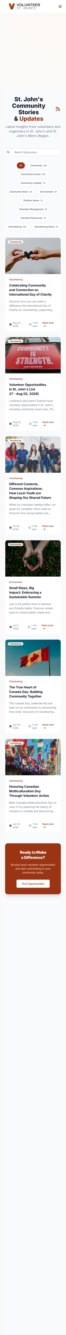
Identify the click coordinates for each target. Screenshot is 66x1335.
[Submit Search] (7, 152)
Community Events (33, 174)
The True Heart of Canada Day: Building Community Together (26, 691)
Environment (48, 191)
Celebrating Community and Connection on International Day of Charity (30, 289)
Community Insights (33, 183)
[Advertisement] (33, 53)
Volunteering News (46, 226)
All (20, 165)
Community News (20, 191)
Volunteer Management (33, 209)
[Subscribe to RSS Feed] (58, 109)
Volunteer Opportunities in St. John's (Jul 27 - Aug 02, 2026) (27, 389)
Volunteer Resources (33, 218)
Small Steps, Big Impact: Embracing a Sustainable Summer (25, 592)
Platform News (33, 200)
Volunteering (17, 226)
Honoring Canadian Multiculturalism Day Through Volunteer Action (29, 791)
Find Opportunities (33, 883)
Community (38, 165)
